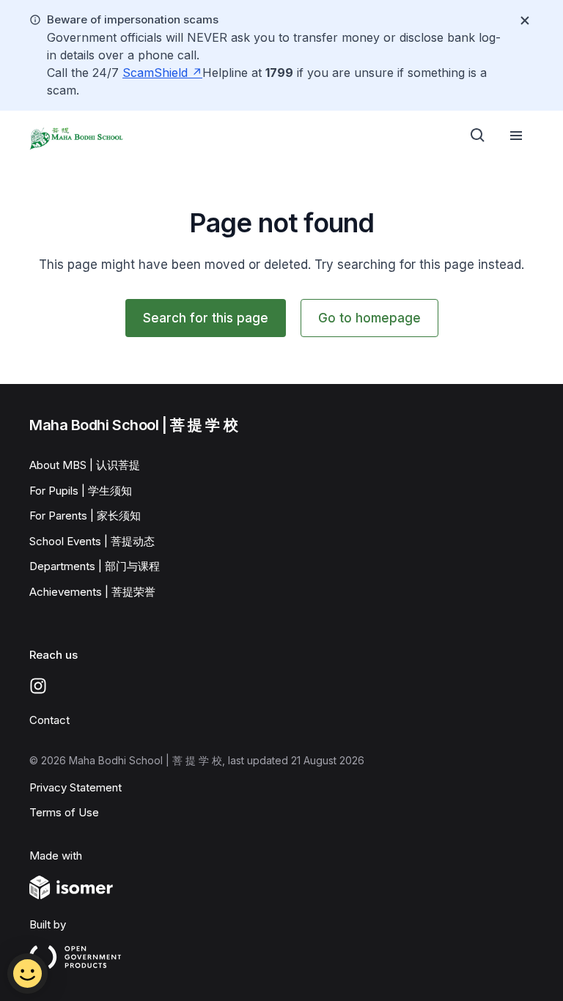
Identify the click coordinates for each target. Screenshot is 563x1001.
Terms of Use (64, 812)
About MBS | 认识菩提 (84, 465)
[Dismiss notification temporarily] (524, 20)
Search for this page (205, 318)
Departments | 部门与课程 (94, 566)
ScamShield (156, 72)
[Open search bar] (478, 135)
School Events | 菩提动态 (92, 541)
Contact (49, 720)
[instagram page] (38, 686)
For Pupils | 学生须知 (80, 491)
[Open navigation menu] (516, 135)
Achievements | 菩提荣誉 (92, 592)
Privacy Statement (75, 787)
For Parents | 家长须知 (85, 515)
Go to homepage (369, 318)
